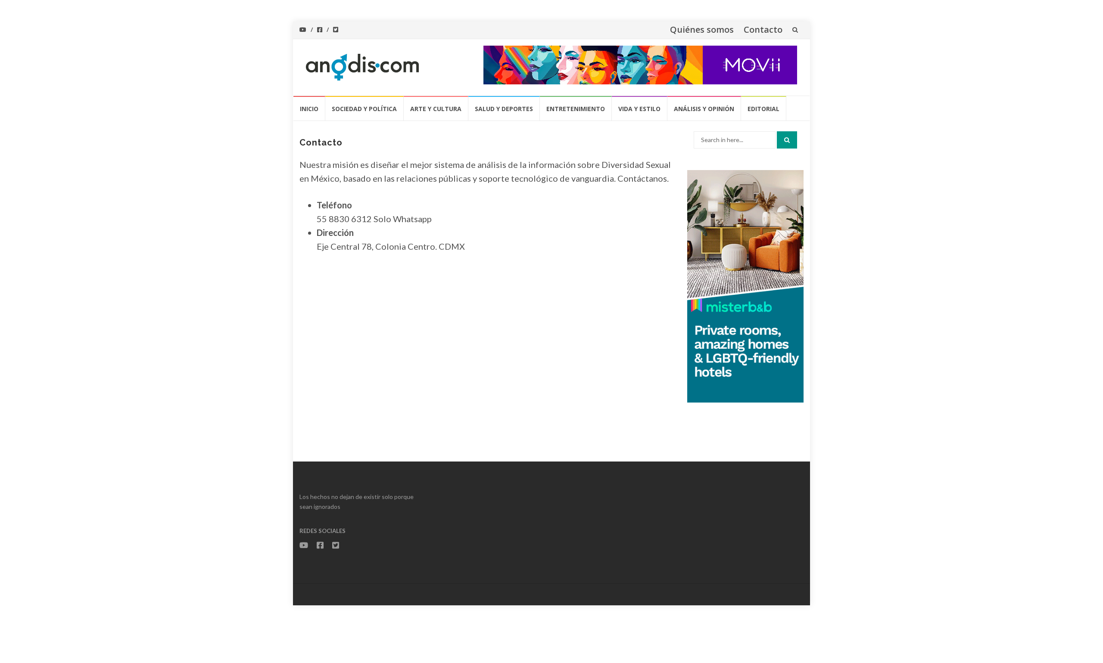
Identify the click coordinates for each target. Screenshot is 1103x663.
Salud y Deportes (504, 109)
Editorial (763, 109)
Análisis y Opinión (704, 109)
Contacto (763, 29)
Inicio (309, 109)
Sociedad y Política (364, 109)
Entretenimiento (575, 109)
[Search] (787, 140)
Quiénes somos (702, 29)
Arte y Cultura (435, 109)
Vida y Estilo (639, 109)
